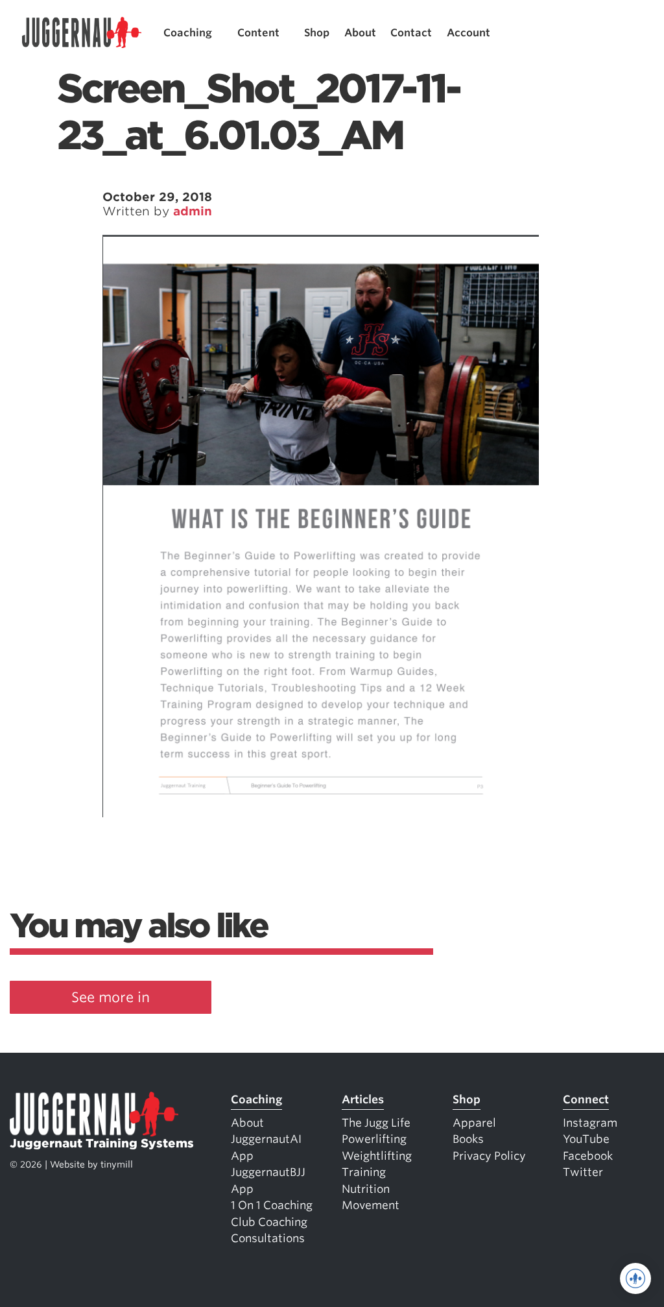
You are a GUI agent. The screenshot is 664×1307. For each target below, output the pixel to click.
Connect (586, 1099)
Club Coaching (269, 1222)
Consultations (268, 1238)
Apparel (474, 1122)
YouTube (586, 1139)
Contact (411, 33)
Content (258, 33)
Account (468, 33)
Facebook (588, 1155)
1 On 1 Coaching (272, 1205)
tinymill (117, 1164)
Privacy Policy (489, 1155)
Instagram (590, 1122)
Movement (370, 1205)
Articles (363, 1099)
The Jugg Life (376, 1122)
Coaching (187, 33)
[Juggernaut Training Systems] (82, 33)
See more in (110, 997)
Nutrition (366, 1188)
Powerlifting (374, 1139)
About (360, 33)
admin (192, 211)
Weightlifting (377, 1155)
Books (468, 1139)
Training (364, 1172)
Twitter (583, 1172)
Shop (316, 33)
